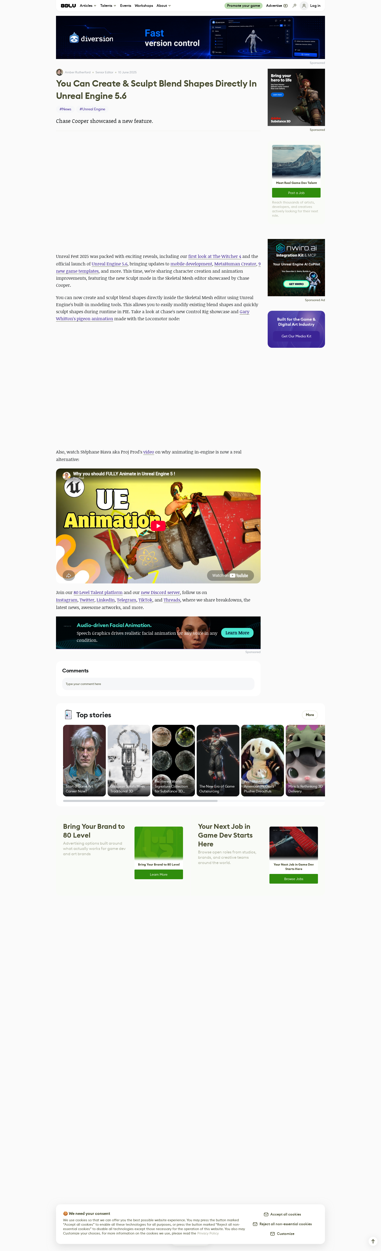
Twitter (87, 600)
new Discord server (160, 592)
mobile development (191, 264)
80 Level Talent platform (98, 592)
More (310, 714)
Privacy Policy (208, 1233)
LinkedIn (106, 600)
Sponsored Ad (315, 300)
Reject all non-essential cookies (285, 1224)
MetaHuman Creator (235, 264)
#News (65, 109)
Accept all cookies (285, 1214)
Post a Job (296, 193)
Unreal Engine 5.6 (109, 264)
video (148, 452)
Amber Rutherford (78, 72)
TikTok (145, 600)
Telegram (126, 600)
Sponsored (253, 652)
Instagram (66, 600)
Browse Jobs (293, 879)
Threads (172, 600)
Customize (284, 1233)
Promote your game (243, 5)
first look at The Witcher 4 (214, 256)
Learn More (159, 874)
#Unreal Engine (92, 109)
